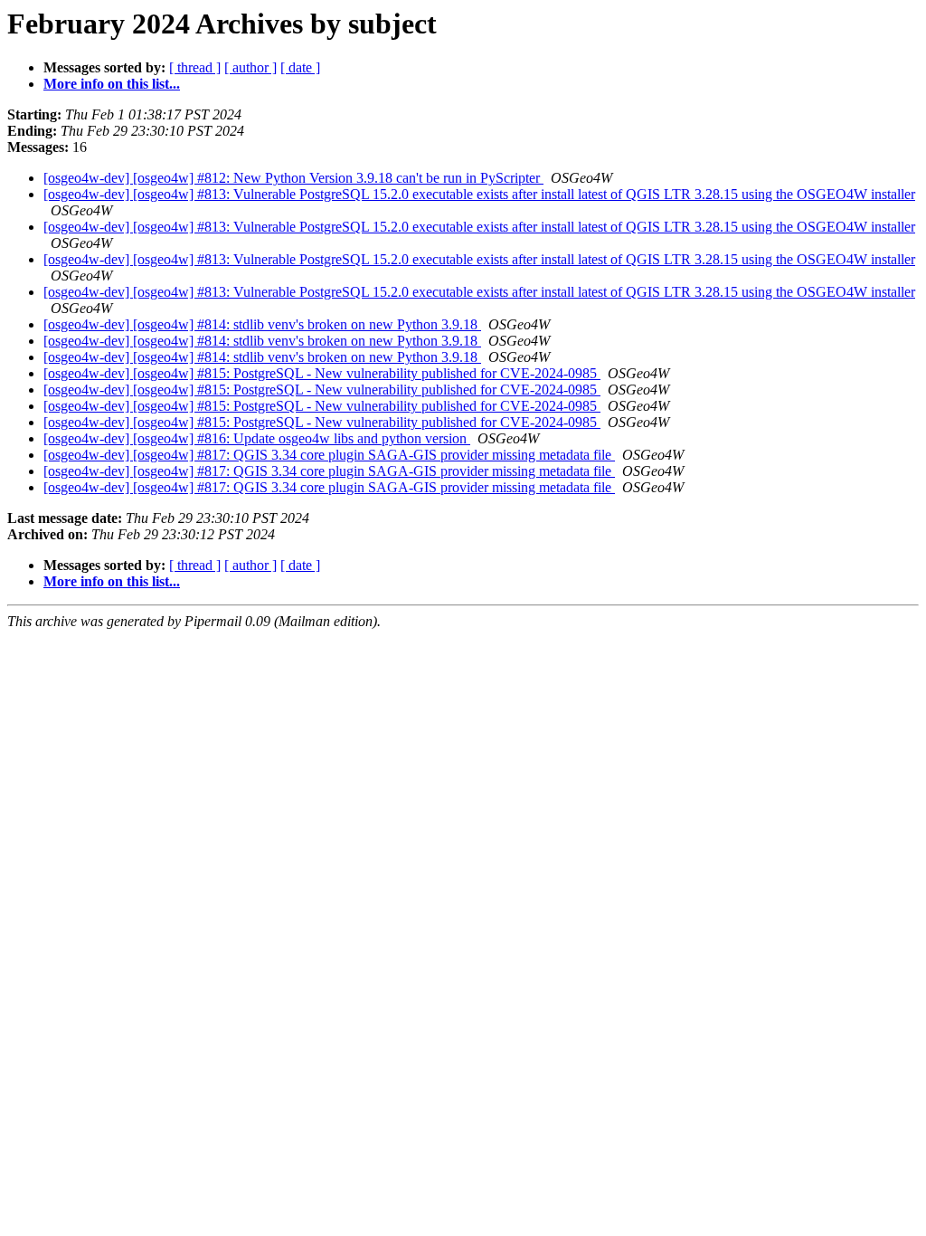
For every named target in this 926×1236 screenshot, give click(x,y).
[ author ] (250, 67)
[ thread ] (195, 67)
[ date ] (300, 67)
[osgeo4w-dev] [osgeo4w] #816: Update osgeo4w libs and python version (256, 438)
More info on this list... (111, 83)
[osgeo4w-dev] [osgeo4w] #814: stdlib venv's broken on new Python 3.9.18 (262, 324)
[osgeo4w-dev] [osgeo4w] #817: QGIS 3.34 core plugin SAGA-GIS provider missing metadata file (329, 454)
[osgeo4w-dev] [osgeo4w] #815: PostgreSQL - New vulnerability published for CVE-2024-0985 (321, 373)
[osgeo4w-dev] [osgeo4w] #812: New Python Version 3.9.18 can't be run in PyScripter (293, 177)
